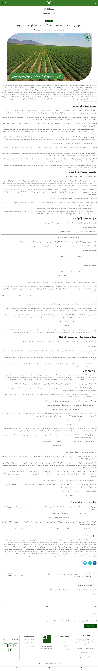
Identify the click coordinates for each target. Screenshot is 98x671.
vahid (54, 30)
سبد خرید (66, 640)
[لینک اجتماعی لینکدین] (95, 563)
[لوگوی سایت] (49, 3)
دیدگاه (94, 594)
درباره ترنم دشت (29, 640)
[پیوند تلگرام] (85, 563)
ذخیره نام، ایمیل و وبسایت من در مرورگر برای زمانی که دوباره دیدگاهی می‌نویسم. (69, 621)
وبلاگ (67, 649)
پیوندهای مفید (64, 636)
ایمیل (45, 606)
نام (95, 606)
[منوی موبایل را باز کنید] (96, 3)
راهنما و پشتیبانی (29, 636)
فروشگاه (66, 646)
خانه (54, 13)
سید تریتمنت (61, 463)
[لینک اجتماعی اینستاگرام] (10, 645)
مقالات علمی (46, 13)
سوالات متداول (29, 643)
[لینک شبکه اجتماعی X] (15, 645)
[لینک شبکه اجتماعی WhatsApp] (90, 563)
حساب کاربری (65, 643)
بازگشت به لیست (49, 574)
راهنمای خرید (30, 646)
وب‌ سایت (94, 613)
